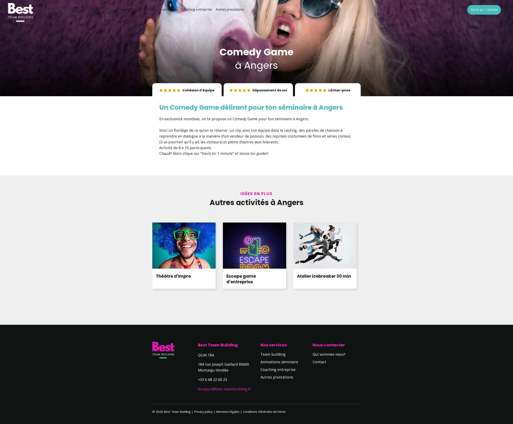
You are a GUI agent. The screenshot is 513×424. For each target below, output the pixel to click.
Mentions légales (227, 412)
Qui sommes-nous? (329, 354)
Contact (319, 361)
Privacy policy (203, 412)
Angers (261, 65)
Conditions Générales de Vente (264, 412)
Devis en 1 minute (484, 9)
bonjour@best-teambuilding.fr (224, 389)
